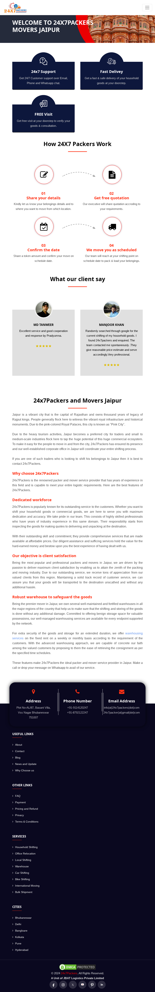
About (18, 744)
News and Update (25, 763)
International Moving (27, 885)
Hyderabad (21, 949)
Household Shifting (26, 847)
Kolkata (19, 937)
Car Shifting (22, 872)
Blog (17, 757)
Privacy (19, 815)
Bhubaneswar (23, 917)
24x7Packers (69, 973)
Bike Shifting (22, 879)
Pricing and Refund (26, 808)
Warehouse (22, 866)
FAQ (17, 795)
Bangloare (21, 930)
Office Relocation (25, 853)
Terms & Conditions (26, 821)
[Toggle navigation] (147, 7)
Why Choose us (24, 770)
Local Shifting (23, 859)
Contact (19, 751)
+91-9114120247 (77, 707)
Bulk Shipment (23, 892)
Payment (20, 802)
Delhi (18, 924)
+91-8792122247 (77, 712)
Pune (18, 943)
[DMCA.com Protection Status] (77, 966)
